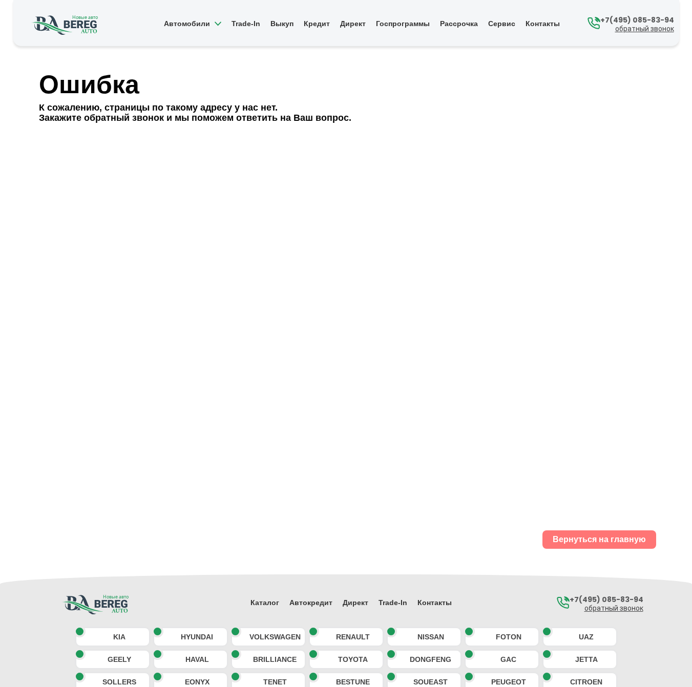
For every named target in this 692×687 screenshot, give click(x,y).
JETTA (586, 659)
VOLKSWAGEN (275, 637)
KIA (119, 637)
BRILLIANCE (275, 659)
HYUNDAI (197, 637)
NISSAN (430, 637)
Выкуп (281, 24)
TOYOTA (353, 659)
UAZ (586, 637)
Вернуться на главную (599, 539)
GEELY (119, 659)
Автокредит (310, 602)
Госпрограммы (403, 24)
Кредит (317, 24)
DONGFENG (430, 659)
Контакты (543, 24)
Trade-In (246, 24)
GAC (508, 659)
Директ (353, 24)
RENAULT (353, 637)
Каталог (264, 602)
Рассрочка (459, 24)
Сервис (501, 24)
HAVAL (197, 659)
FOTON (508, 637)
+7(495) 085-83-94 (637, 20)
